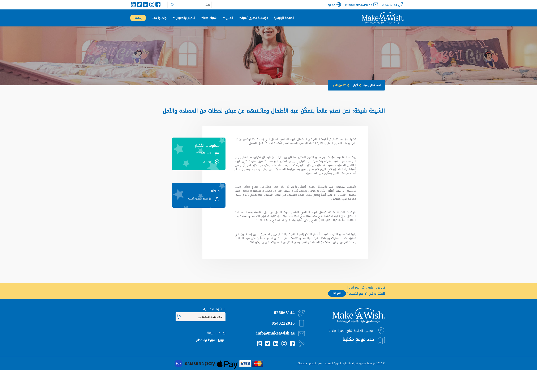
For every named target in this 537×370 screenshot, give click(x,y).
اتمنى (229, 18)
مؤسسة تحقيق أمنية (254, 18)
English (330, 5)
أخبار (355, 85)
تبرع (221, 340)
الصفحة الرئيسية (284, 18)
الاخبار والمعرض (185, 18)
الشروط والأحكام (206, 340)
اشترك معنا (210, 18)
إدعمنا (138, 17)
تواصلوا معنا (159, 18)
